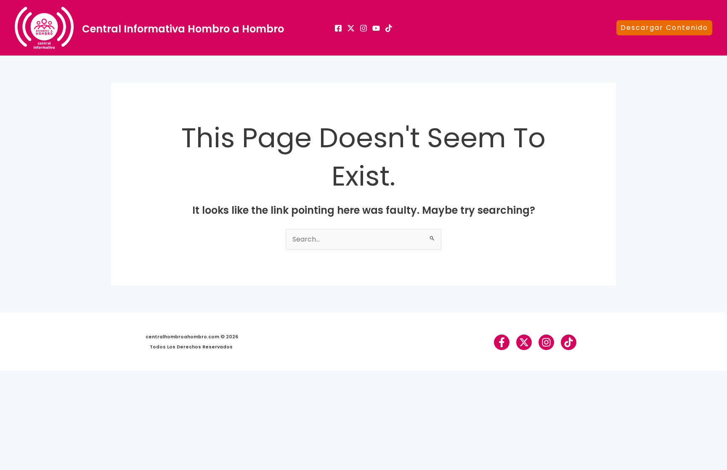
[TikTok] (389, 28)
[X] (351, 28)
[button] (664, 27)
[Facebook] (338, 28)
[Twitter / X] (524, 342)
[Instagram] (363, 28)
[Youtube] (376, 28)
